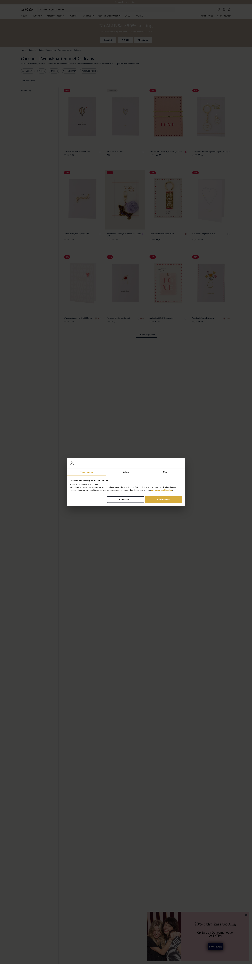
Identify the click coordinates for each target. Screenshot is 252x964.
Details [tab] (126, 472)
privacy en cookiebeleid (161, 490)
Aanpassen (124, 499)
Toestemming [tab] (86, 472)
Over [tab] (165, 472)
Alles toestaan (163, 499)
